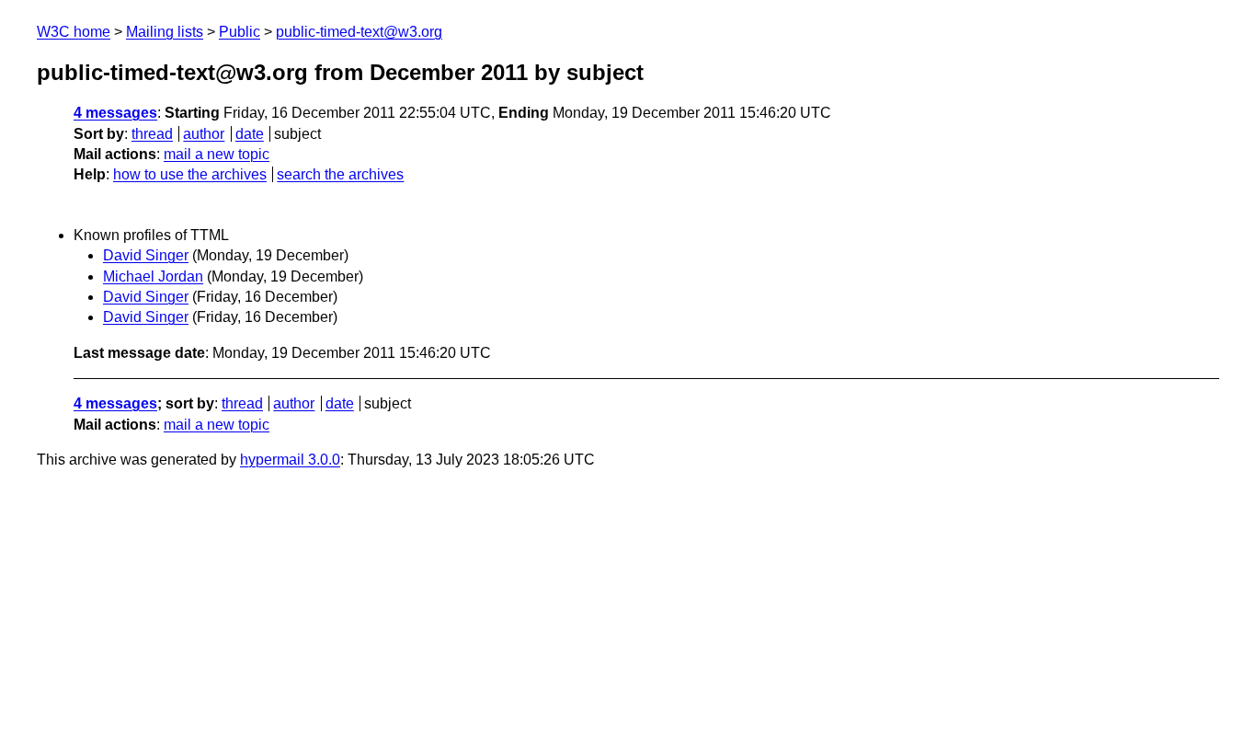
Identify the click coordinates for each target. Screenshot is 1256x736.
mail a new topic (216, 154)
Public (239, 32)
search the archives (340, 174)
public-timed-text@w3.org (359, 32)
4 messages (115, 113)
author (203, 134)
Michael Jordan (153, 276)
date (249, 134)
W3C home (73, 32)
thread (152, 134)
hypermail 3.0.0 (290, 459)
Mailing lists (164, 32)
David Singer (145, 255)
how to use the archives (190, 174)
